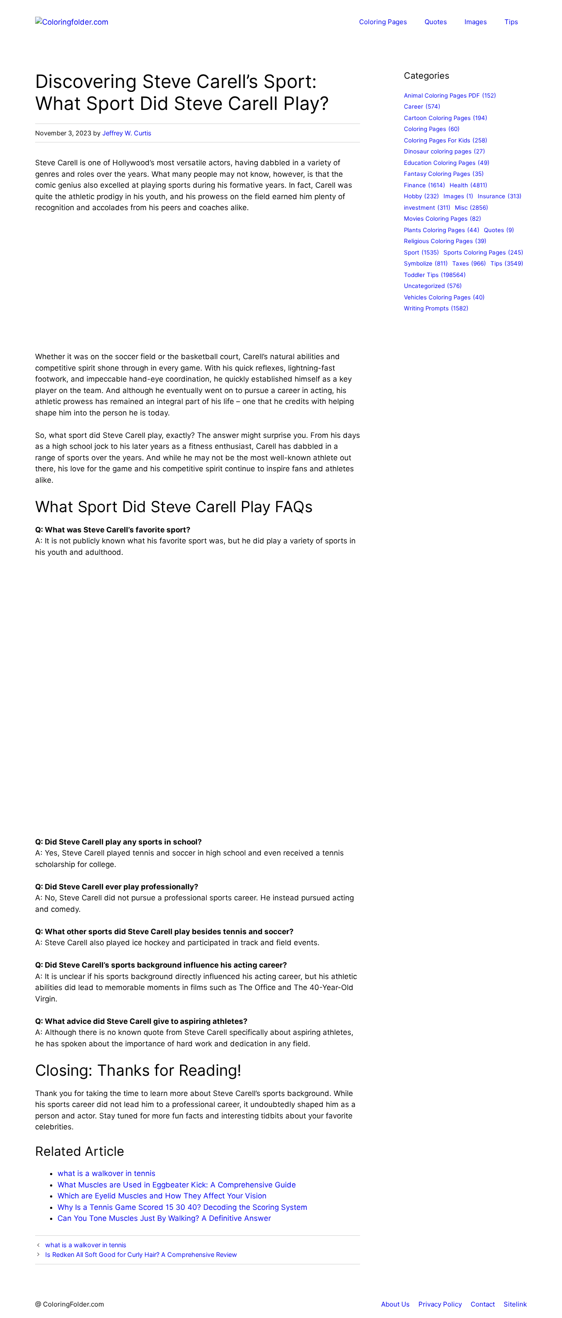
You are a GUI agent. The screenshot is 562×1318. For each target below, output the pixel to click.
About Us (395, 1304)
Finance (424, 185)
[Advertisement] (197, 286)
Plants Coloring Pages (441, 229)
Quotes (436, 22)
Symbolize (426, 263)
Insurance (500, 196)
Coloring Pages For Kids (445, 140)
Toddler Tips (435, 274)
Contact (483, 1304)
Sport (421, 252)
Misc (471, 207)
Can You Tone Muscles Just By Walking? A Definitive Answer (164, 1218)
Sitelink (515, 1304)
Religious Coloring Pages (445, 241)
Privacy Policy (440, 1304)
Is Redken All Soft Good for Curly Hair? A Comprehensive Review (141, 1254)
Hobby (421, 196)
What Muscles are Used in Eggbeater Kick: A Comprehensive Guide (177, 1184)
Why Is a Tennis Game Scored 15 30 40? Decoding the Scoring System (182, 1207)
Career (422, 106)
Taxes (469, 263)
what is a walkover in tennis (106, 1173)
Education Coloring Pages (447, 162)
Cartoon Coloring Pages (445, 117)
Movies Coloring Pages (442, 218)
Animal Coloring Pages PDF (450, 95)
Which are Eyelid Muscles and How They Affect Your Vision (162, 1195)
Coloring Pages (383, 22)
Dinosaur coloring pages (444, 151)
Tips (511, 22)
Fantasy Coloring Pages (444, 174)
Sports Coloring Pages (483, 252)
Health (468, 185)
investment (427, 207)
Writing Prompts (436, 308)
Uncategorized (433, 286)
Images (476, 22)
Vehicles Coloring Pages (444, 297)
